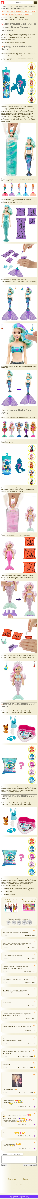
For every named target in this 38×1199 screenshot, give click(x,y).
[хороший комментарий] (33, 931)
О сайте (19, 1185)
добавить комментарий (30, 1165)
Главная (4, 6)
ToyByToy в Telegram (17, 1197)
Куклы (10, 6)
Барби (8, 11)
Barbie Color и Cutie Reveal (23, 14)
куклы (13, 11)
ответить (5, 935)
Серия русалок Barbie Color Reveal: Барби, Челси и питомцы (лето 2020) (18, 7)
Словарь (26, 1179)
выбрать (4, 1165)
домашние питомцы (8, 14)
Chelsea (24, 11)
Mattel (3, 11)
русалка (18, 11)
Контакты (12, 1179)
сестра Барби (31, 11)
